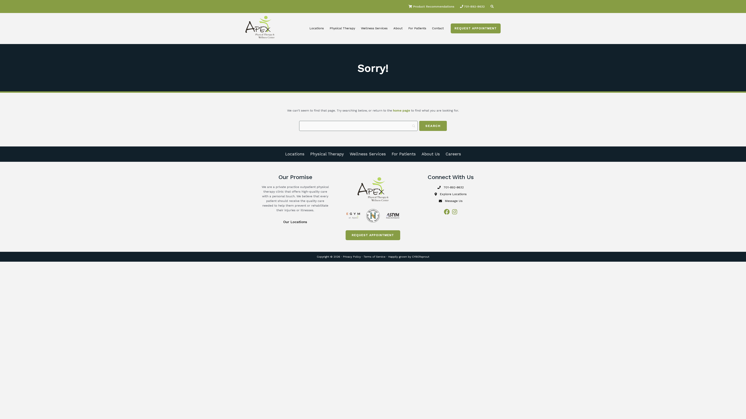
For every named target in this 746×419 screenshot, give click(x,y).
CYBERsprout (420, 256)
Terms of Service (374, 256)
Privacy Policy (352, 256)
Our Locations (295, 222)
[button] (476, 28)
